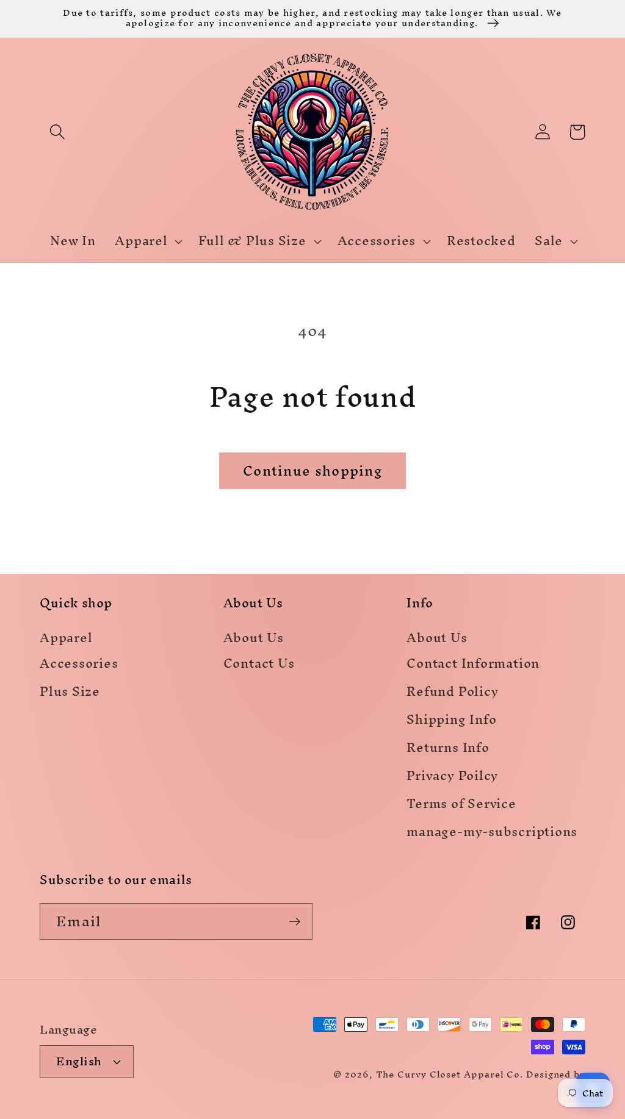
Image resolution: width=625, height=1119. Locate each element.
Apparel (66, 639)
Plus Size (70, 694)
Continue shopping (312, 471)
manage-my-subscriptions (491, 834)
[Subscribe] (294, 921)
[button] (57, 132)
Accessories (79, 665)
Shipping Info (451, 722)
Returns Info (447, 750)
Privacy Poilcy (452, 778)
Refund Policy (452, 694)
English (79, 1061)
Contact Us (259, 665)
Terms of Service (461, 806)
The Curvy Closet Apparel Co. (449, 1074)
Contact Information (473, 665)
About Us (253, 639)
